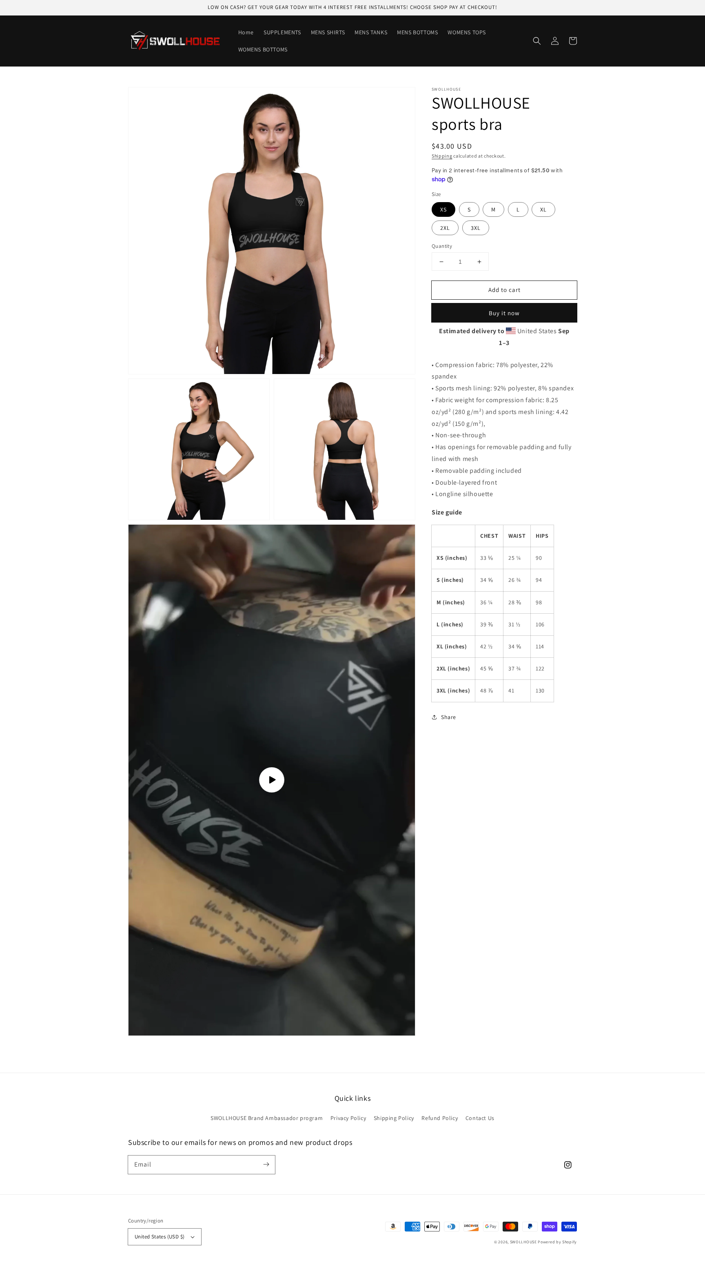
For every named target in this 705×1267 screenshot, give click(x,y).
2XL (445, 228)
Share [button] (448, 717)
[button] (537, 41)
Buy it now (504, 313)
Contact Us (480, 1118)
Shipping (442, 156)
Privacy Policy (348, 1118)
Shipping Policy (394, 1118)
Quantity (442, 246)
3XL (476, 228)
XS (443, 209)
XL (543, 209)
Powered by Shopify (557, 1242)
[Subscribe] (266, 1164)
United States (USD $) (159, 1236)
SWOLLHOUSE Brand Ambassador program (267, 1118)
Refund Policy (439, 1118)
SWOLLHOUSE (523, 1242)
